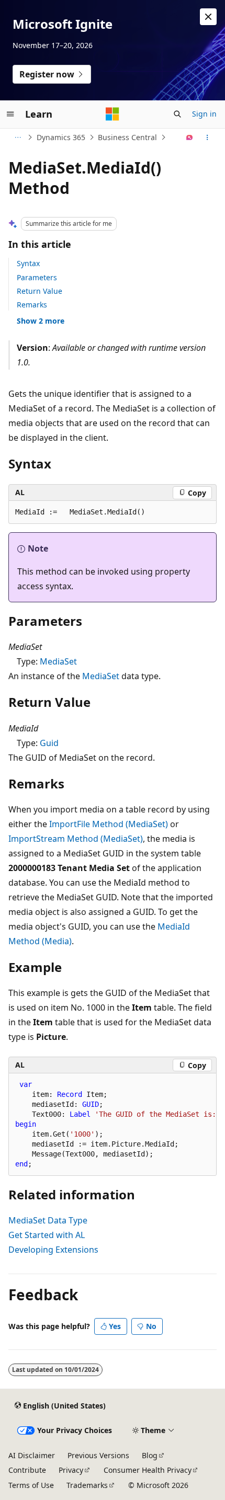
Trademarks (87, 1485)
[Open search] (177, 114)
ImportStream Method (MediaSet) (75, 838)
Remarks (32, 305)
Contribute (27, 1470)
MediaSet (58, 661)
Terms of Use (31, 1485)
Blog (150, 1455)
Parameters (37, 277)
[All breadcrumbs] (17, 137)
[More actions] (207, 137)
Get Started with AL (46, 1235)
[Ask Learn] (189, 137)
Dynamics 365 (61, 137)
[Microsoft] (112, 114)
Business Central (127, 137)
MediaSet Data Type (47, 1220)
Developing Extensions (53, 1249)
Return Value (39, 291)
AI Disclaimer (31, 1455)
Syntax (28, 263)
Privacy (71, 1470)
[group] (112, 1124)
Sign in (204, 114)
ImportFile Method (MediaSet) (108, 824)
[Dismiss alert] (208, 16)
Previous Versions (98, 1455)
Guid (49, 743)
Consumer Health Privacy (148, 1470)
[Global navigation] (10, 114)
